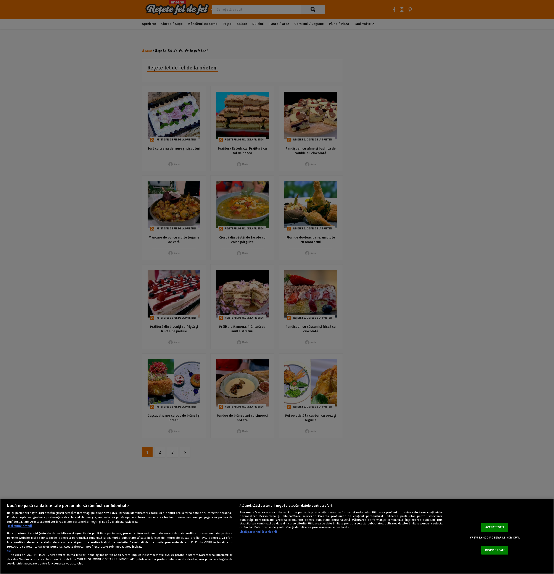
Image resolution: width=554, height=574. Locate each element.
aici (9, 551)
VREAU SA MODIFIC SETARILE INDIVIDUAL (495, 537)
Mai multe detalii (20, 526)
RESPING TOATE (495, 550)
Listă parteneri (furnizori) (258, 532)
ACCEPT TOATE (494, 527)
